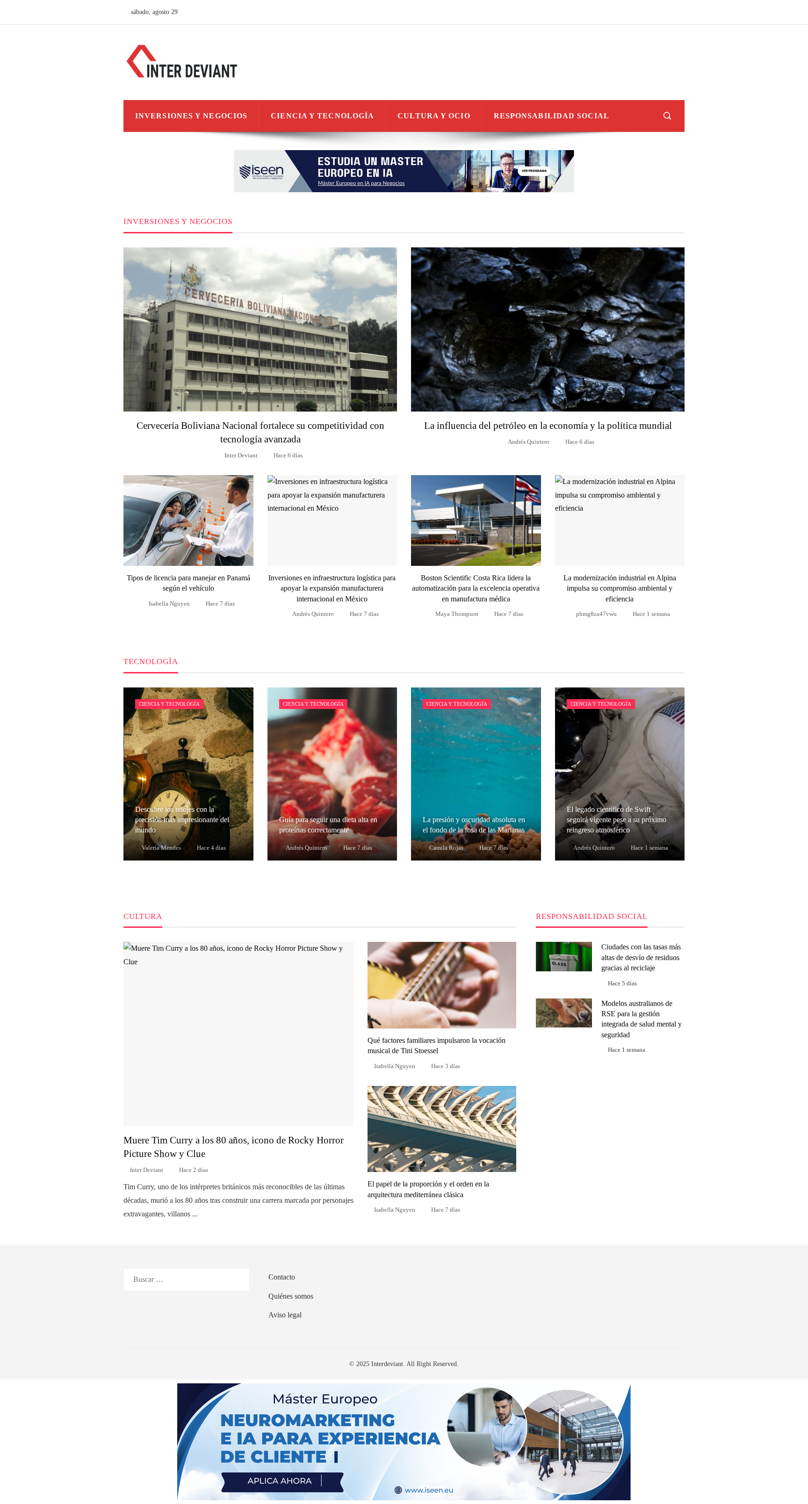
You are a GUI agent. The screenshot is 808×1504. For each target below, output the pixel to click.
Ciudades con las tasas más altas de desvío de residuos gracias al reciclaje (641, 957)
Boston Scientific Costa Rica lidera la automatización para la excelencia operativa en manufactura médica (476, 588)
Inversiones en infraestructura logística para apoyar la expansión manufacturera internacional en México (332, 588)
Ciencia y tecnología (169, 704)
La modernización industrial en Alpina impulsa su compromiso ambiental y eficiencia (619, 588)
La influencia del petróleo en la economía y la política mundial (548, 425)
